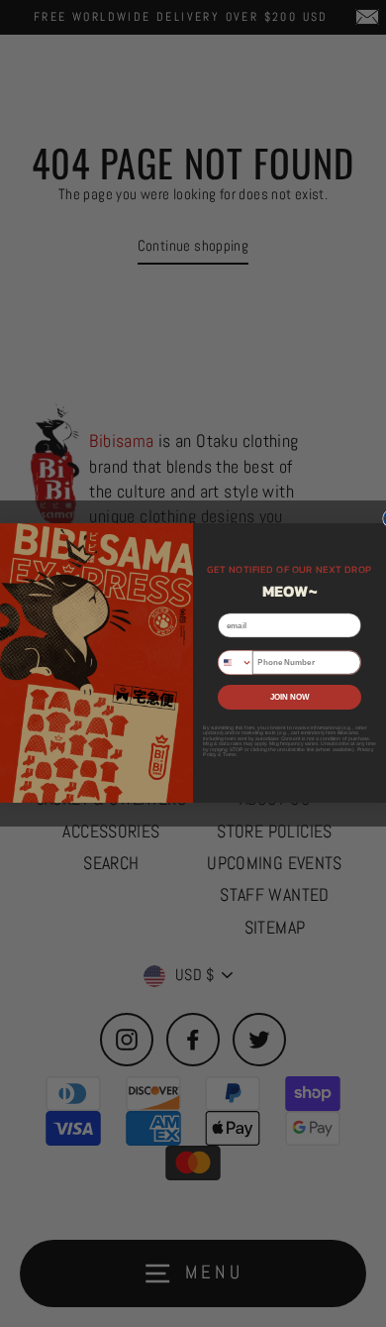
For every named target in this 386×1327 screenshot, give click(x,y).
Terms (230, 755)
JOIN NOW (290, 697)
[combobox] (235, 663)
